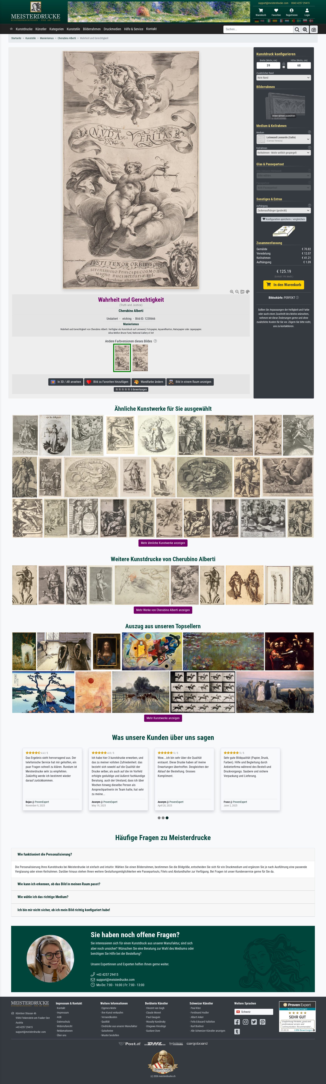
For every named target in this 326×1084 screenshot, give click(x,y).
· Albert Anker (197, 1017)
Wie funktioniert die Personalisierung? (45, 854)
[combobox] (283, 77)
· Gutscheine (106, 1030)
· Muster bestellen (109, 1035)
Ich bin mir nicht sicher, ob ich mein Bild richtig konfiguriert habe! (64, 910)
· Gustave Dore (152, 1030)
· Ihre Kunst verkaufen (111, 1012)
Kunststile (73, 29)
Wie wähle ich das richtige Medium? (43, 897)
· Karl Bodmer (197, 1026)
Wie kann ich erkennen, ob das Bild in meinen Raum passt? (59, 884)
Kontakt (151, 29)
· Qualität (105, 1021)
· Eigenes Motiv (108, 1008)
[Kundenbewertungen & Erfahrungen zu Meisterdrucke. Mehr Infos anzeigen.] (297, 1016)
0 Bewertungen (138, 389)
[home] (11, 29)
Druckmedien (112, 29)
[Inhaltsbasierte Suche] (305, 29)
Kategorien (56, 29)
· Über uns (61, 1035)
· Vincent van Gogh (155, 1008)
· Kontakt (60, 1008)
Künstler (40, 29)
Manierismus (47, 38)
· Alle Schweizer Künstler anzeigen (207, 1030)
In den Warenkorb (286, 284)
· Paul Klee (195, 1008)
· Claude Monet (153, 1012)
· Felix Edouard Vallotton (202, 1021)
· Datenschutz (63, 1021)
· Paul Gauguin (152, 1017)
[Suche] (297, 29)
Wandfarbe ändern (150, 382)
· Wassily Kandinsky (155, 1021)
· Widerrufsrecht (64, 1026)
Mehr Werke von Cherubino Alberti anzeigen (163, 610)
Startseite (16, 38)
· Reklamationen (64, 1030)
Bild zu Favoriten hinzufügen (109, 382)
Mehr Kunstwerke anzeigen (163, 718)
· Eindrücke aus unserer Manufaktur (118, 1026)
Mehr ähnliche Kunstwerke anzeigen (163, 543)
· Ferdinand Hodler (199, 1012)
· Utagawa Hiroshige (155, 1026)
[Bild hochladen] (314, 29)
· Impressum (62, 1012)
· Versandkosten (108, 1017)
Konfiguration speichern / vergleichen (285, 219)
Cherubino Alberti (67, 38)
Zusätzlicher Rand (265, 73)
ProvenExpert (56, 802)
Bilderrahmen (92, 29)
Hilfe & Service (133, 29)
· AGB (59, 1017)
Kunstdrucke (24, 29)
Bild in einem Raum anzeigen (192, 382)
